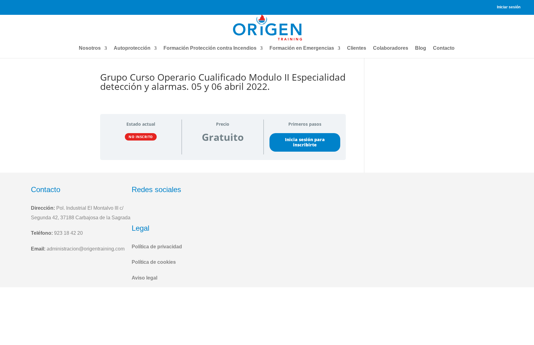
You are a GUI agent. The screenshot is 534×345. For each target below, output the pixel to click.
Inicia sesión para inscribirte (305, 142)
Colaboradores (390, 48)
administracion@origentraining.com (86, 248)
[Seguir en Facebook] (138, 210)
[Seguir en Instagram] (152, 210)
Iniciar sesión (508, 7)
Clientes (356, 48)
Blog (420, 48)
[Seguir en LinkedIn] (167, 210)
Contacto (444, 48)
